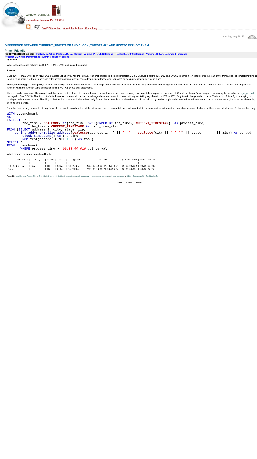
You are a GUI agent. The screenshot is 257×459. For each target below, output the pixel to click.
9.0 (44, 176)
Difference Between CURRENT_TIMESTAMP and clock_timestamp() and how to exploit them (77, 45)
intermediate (69, 176)
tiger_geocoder (248, 93)
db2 (55, 176)
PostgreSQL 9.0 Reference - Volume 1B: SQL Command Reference (151, 54)
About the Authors (73, 28)
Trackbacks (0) (152, 176)
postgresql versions (88, 176)
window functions (38, 14)
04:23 (129, 176)
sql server (105, 176)
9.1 (47, 176)
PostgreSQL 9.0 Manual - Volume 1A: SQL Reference (84, 54)
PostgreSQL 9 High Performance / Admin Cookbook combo (37, 56)
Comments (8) (138, 176)
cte (51, 176)
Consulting (91, 28)
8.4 (40, 176)
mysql (77, 176)
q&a (99, 176)
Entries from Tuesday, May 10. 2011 (45, 20)
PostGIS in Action (51, 28)
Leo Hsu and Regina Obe (26, 176)
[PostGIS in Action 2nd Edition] (56, 14)
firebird (60, 176)
